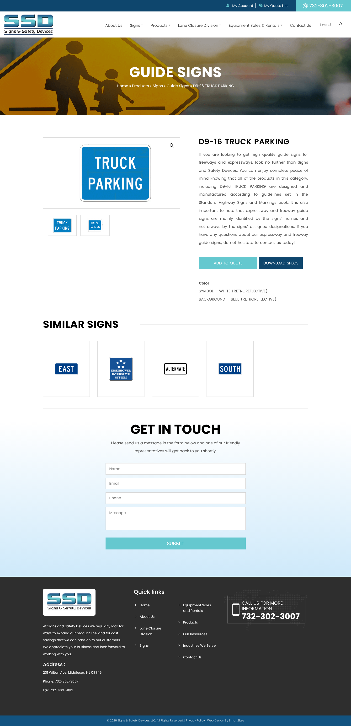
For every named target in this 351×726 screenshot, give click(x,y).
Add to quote (228, 263)
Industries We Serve (199, 645)
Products (159, 25)
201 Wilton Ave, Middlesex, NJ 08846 (72, 672)
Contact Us (300, 25)
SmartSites (236, 721)
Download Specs (280, 263)
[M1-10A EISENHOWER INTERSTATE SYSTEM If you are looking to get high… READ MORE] (120, 369)
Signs (135, 25)
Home (122, 86)
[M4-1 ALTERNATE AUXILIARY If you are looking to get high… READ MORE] (175, 369)
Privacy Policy (195, 721)
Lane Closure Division (198, 25)
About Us (113, 25)
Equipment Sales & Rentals (254, 25)
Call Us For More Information (271, 611)
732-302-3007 (66, 681)
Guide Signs (178, 86)
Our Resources (195, 634)
